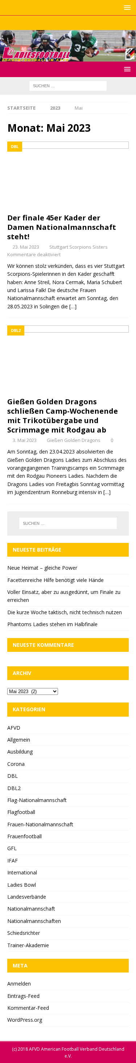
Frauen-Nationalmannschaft (40, 824)
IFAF (12, 860)
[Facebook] (54, 23)
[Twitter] (68, 23)
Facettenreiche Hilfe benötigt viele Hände (55, 580)
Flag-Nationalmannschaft (37, 800)
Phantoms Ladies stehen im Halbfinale (52, 624)
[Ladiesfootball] (68, 57)
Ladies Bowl (21, 884)
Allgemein (18, 739)
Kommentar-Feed (28, 1007)
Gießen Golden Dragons (73, 440)
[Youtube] (82, 23)
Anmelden (19, 983)
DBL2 (14, 788)
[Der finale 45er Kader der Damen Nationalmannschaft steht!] (68, 176)
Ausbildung (20, 751)
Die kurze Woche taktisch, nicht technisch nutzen (64, 612)
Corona (16, 763)
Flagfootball (21, 812)
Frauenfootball (24, 836)
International (22, 872)
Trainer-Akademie (28, 945)
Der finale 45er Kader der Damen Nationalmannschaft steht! (61, 227)
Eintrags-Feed (23, 995)
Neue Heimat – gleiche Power (42, 567)
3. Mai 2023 (25, 440)
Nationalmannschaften (34, 921)
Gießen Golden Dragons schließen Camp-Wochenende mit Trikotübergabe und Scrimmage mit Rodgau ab (62, 416)
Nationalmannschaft (31, 908)
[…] (73, 306)
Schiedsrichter (23, 932)
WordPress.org (24, 1019)
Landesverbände (26, 896)
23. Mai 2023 (26, 247)
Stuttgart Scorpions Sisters (78, 247)
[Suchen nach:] (68, 85)
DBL (12, 775)
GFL (12, 848)
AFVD (13, 727)
